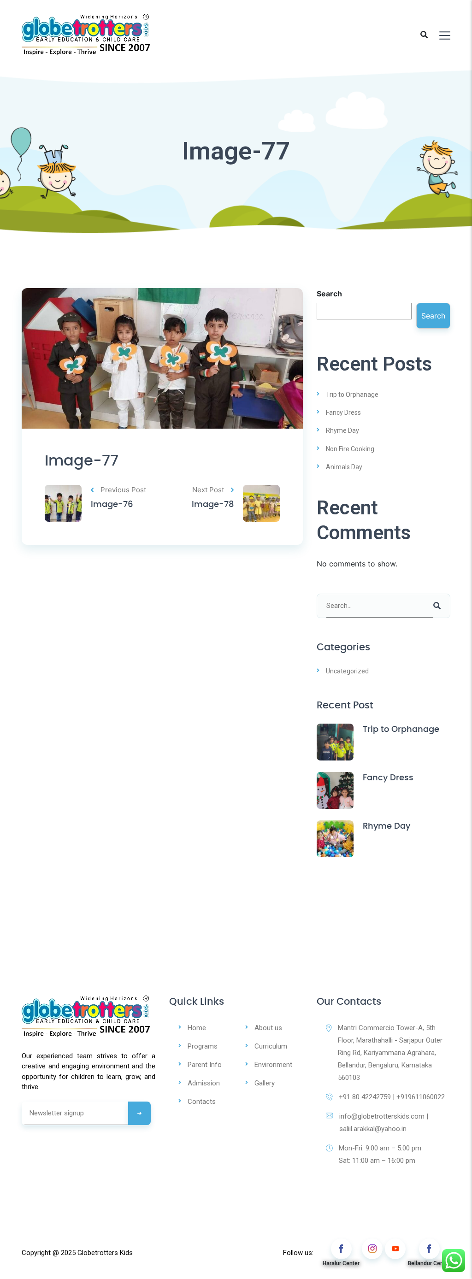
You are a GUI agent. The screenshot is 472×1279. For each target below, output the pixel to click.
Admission (204, 1083)
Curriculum (270, 1046)
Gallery (264, 1083)
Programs (203, 1046)
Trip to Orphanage (352, 394)
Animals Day (344, 467)
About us (268, 1028)
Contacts (202, 1101)
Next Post (208, 489)
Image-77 (81, 461)
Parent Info (205, 1065)
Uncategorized (347, 671)
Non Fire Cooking (350, 449)
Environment (273, 1065)
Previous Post (123, 489)
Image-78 (213, 505)
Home (197, 1028)
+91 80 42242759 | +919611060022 (392, 1097)
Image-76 (112, 505)
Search (329, 293)
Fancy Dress (343, 412)
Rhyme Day (342, 430)
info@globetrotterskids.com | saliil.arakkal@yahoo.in (383, 1122)
